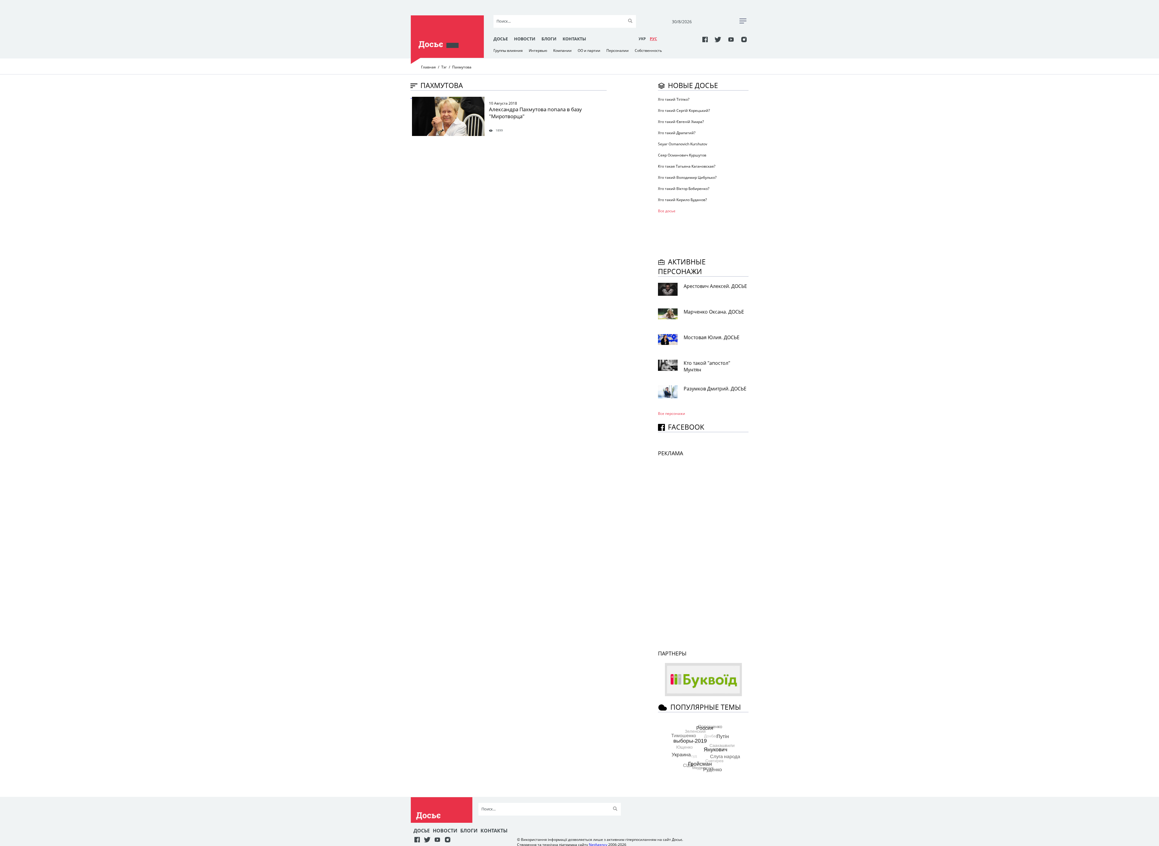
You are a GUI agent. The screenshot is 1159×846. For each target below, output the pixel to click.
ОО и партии (589, 50)
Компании (562, 50)
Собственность (648, 50)
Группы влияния (508, 50)
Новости (524, 39)
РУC (653, 38)
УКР (642, 38)
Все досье (666, 210)
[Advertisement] (706, 234)
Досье (500, 39)
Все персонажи (671, 413)
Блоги (549, 39)
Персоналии (617, 50)
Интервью (538, 50)
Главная (428, 67)
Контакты (574, 39)
